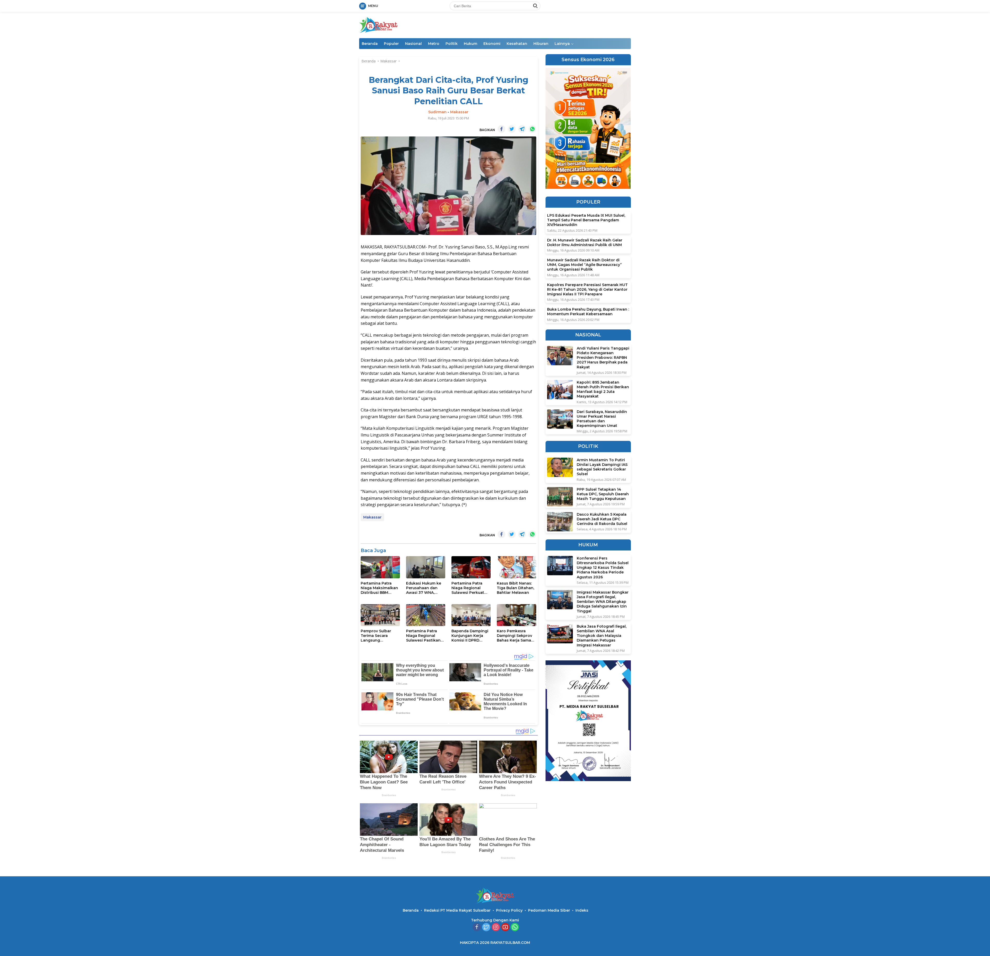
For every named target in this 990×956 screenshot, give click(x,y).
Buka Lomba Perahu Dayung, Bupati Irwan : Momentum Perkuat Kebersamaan (588, 312)
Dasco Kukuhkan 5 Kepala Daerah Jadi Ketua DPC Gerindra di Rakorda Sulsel (602, 519)
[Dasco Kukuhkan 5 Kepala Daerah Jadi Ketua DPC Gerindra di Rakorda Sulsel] (560, 521)
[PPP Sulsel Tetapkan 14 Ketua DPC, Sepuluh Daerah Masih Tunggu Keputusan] (560, 496)
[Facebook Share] (501, 129)
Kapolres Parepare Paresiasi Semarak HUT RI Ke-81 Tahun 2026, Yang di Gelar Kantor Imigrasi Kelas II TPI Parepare (587, 289)
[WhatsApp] (515, 927)
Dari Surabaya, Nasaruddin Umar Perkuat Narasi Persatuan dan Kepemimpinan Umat (602, 418)
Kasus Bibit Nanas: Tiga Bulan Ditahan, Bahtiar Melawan (515, 588)
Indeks (581, 910)
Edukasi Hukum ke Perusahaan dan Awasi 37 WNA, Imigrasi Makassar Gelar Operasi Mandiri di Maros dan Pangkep (423, 588)
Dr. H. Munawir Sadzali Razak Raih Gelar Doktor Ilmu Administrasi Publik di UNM (584, 242)
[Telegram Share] (522, 129)
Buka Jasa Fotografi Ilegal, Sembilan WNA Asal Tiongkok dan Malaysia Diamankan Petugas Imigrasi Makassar (601, 635)
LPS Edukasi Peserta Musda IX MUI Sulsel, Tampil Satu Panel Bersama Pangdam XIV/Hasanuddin (586, 220)
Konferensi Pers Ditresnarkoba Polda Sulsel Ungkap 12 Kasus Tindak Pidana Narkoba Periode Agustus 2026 (603, 567)
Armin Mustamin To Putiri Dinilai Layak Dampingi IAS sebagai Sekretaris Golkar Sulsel (602, 467)
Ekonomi (491, 43)
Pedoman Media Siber (549, 910)
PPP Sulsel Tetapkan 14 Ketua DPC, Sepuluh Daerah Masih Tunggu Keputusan (603, 494)
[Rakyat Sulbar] (378, 24)
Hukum (470, 43)
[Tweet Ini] (512, 129)
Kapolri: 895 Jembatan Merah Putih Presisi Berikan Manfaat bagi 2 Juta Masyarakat (603, 389)
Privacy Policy (509, 910)
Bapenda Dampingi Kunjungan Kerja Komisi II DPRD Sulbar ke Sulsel (469, 636)
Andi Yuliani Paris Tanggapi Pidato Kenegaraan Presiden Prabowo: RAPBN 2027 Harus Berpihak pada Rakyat (603, 357)
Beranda (370, 43)
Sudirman (437, 112)
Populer (391, 43)
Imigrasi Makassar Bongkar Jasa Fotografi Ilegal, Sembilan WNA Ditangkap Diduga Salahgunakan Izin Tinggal (603, 601)
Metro (433, 43)
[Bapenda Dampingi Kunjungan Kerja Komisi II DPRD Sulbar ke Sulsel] (471, 615)
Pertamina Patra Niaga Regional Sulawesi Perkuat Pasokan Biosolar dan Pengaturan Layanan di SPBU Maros (468, 588)
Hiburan (540, 43)
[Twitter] (486, 927)
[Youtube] (505, 927)
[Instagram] (496, 927)
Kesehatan (517, 43)
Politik (452, 43)
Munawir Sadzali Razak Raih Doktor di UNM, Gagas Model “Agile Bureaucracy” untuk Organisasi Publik (584, 265)
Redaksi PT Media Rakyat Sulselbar (457, 910)
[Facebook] (477, 927)
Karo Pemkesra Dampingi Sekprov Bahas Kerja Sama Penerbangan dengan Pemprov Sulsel (514, 636)
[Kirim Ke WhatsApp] (532, 129)
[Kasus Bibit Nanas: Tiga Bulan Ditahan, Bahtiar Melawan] (516, 567)
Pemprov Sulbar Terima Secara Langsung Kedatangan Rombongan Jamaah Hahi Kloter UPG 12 (379, 636)
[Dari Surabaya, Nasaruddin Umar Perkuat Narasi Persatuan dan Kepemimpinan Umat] (560, 419)
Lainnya (562, 43)
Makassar (459, 112)
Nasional (413, 43)
